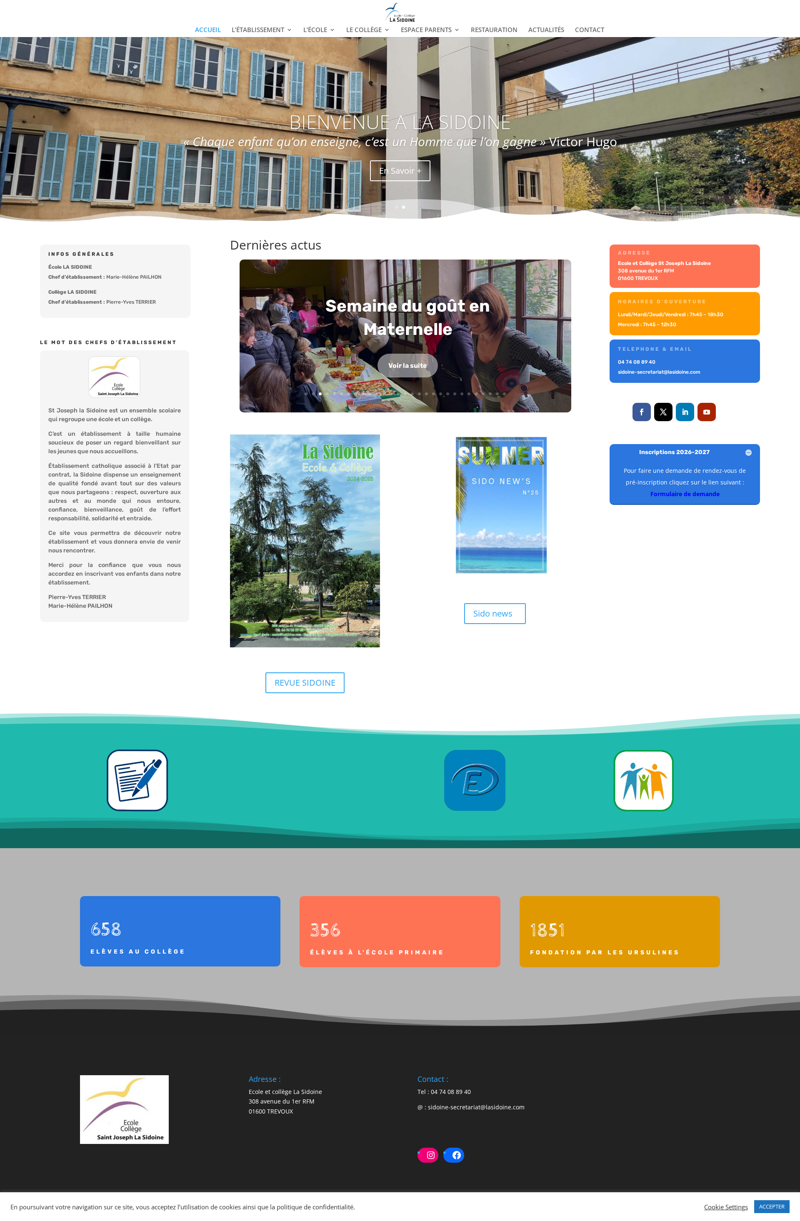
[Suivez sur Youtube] (707, 412)
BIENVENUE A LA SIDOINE (400, 122)
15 (405, 393)
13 (391, 393)
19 (433, 393)
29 (504, 393)
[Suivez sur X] (663, 412)
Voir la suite (407, 366)
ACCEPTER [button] (772, 1206)
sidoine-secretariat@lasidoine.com (476, 1107)
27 (490, 393)
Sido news (492, 613)
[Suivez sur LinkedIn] (685, 412)
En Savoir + (400, 170)
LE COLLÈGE (364, 30)
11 (376, 393)
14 (398, 393)
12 (383, 393)
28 (497, 393)
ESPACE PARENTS (426, 30)
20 (440, 393)
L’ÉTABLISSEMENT (258, 30)
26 (483, 393)
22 (454, 393)
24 (469, 393)
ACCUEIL (208, 30)
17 (419, 393)
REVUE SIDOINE (305, 682)
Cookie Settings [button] (726, 1207)
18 (426, 393)
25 (476, 393)
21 (447, 393)
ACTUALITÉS (546, 30)
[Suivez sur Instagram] (728, 412)
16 (412, 393)
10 (369, 393)
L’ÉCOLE (315, 30)
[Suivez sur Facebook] (641, 412)
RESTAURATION (494, 30)
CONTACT (589, 30)
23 (461, 393)
